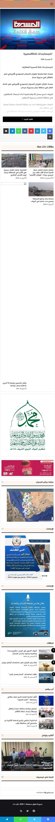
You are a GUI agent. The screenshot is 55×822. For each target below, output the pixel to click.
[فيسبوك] (50, 131)
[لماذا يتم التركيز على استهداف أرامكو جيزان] (46, 666)
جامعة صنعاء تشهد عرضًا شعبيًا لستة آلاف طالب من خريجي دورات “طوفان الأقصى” (41, 173)
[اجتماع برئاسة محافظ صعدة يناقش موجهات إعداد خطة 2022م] (46, 712)
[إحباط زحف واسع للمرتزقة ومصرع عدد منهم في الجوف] (41, 189)
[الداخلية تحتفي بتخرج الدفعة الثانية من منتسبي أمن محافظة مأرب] (46, 724)
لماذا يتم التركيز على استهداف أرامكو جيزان (19, 662)
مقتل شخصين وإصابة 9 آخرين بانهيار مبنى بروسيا (14, 384)
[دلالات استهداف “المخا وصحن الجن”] (46, 678)
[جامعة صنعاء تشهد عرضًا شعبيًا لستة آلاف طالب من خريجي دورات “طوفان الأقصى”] (41, 160)
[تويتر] (43, 131)
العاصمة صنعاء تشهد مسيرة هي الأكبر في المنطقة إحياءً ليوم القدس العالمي (15, 173)
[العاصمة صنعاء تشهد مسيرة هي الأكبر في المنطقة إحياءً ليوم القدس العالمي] (13, 160)
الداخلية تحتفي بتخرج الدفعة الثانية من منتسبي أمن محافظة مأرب (20, 722)
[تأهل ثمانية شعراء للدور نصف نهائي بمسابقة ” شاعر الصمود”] (46, 701)
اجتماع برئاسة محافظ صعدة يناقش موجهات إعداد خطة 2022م (22, 710)
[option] (27, 756)
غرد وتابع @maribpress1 (45, 792)
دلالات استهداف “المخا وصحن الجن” (23, 674)
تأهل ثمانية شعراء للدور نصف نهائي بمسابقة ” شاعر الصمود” (22, 698)
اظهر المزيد (28, 119)
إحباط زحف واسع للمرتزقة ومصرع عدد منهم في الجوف (42, 200)
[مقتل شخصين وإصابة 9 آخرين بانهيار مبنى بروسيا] (13, 281)
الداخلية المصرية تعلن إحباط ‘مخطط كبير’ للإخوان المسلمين (29, 766)
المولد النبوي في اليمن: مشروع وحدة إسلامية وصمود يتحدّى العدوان (22, 652)
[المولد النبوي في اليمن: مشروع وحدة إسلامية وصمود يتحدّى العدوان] (46, 655)
